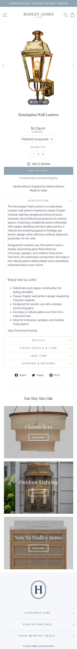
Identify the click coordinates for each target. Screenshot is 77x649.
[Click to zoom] (38, 67)
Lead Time (38, 356)
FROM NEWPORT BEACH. (37, 636)
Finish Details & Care (38, 348)
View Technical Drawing (22, 330)
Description (38, 200)
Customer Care (38, 613)
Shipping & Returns (38, 363)
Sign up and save (37, 624)
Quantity (38, 147)
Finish (37, 132)
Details (38, 340)
